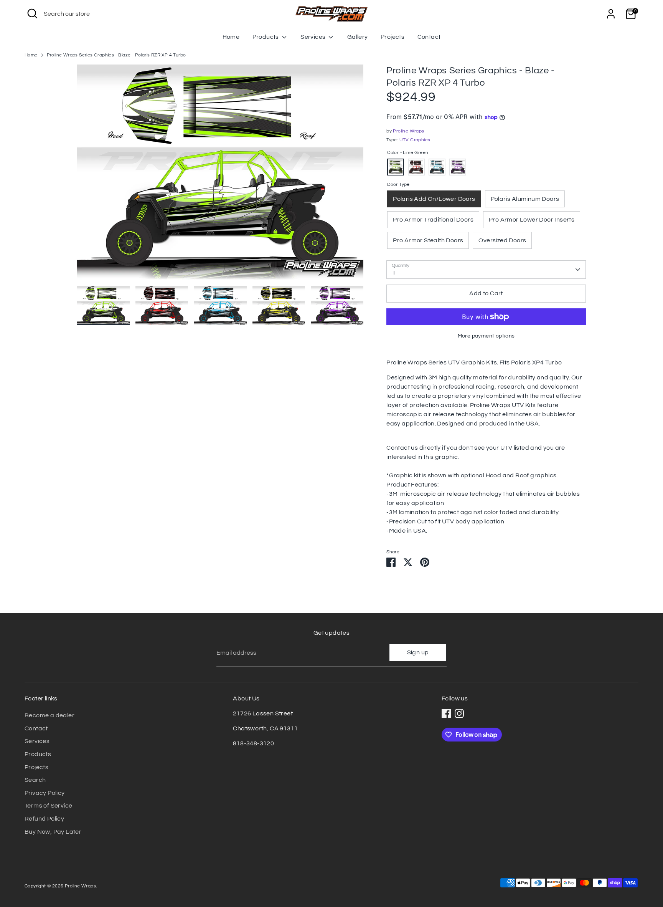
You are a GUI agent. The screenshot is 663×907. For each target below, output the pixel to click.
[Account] (610, 14)
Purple (457, 167)
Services (313, 37)
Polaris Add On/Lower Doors (434, 199)
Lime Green (395, 167)
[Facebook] (446, 713)
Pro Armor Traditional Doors (433, 220)
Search (35, 780)
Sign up (418, 652)
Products (266, 37)
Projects (392, 37)
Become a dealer (49, 715)
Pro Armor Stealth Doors (428, 240)
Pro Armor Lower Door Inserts (531, 220)
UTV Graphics (414, 139)
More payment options (486, 336)
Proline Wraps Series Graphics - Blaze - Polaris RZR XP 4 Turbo (116, 55)
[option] (220, 175)
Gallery (357, 37)
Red (416, 167)
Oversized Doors (502, 240)
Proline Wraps (408, 131)
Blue (437, 167)
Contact (429, 37)
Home (231, 37)
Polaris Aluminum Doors (525, 199)
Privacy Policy (45, 793)
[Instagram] (459, 713)
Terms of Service (48, 806)
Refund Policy (44, 819)
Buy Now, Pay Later (53, 832)
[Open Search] (32, 13)
